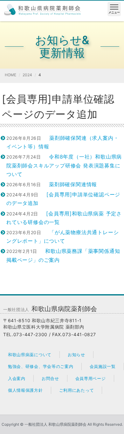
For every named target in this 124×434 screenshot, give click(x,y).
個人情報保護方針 (25, 390)
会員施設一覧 (103, 366)
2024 (27, 74)
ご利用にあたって (76, 390)
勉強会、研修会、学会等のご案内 (40, 366)
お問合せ (50, 378)
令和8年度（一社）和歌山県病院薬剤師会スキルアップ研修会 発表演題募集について (64, 165)
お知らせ (76, 354)
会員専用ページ (90, 378)
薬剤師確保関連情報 (73, 184)
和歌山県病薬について (30, 354)
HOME (10, 74)
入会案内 (16, 378)
